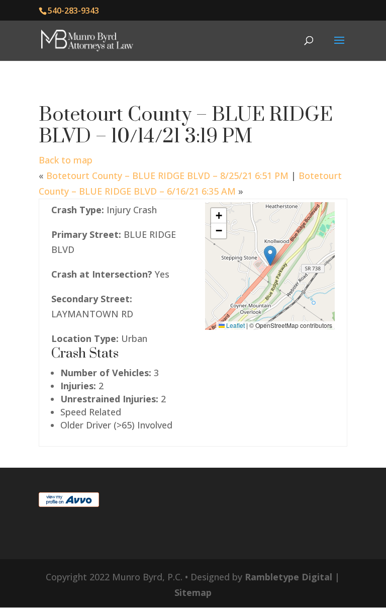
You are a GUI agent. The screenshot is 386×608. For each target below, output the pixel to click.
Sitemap (193, 592)
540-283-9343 (73, 10)
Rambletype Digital (288, 577)
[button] (270, 255)
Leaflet (235, 325)
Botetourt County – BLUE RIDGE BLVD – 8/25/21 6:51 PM (167, 175)
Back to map (65, 160)
